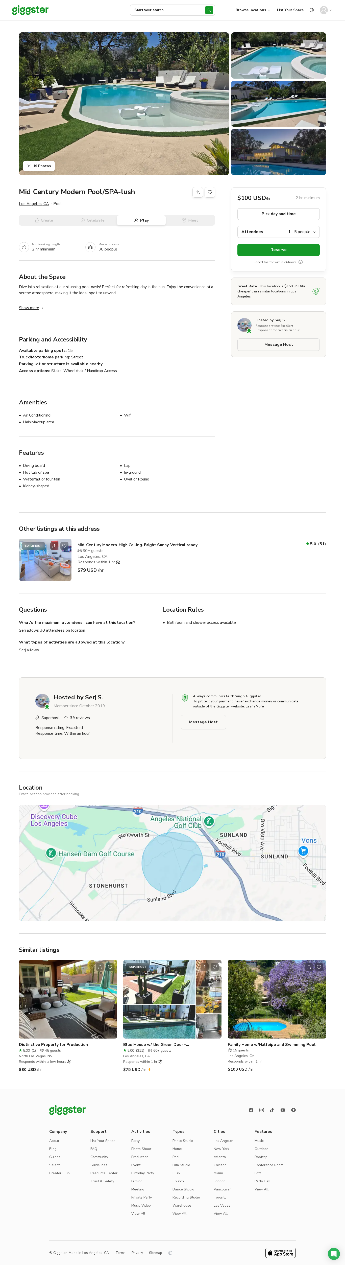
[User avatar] (324, 10)
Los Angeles (224, 1140)
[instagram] (261, 1110)
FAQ (93, 1148)
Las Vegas (222, 1205)
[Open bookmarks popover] (210, 192)
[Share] (198, 192)
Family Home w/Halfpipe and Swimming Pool (272, 1044)
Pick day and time (279, 214)
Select (54, 1165)
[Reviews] (293, 1110)
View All (138, 1213)
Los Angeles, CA (34, 203)
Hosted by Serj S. (271, 320)
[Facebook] (251, 1110)
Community (99, 1157)
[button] (334, 1254)
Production (140, 1157)
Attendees (252, 232)
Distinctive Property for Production (53, 1044)
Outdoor (261, 1148)
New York (221, 1148)
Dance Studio (183, 1189)
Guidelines (98, 1165)
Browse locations (251, 10)
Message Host (278, 345)
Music (259, 1140)
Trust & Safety (102, 1181)
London (220, 1181)
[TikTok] (272, 1110)
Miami (218, 1173)
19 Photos (42, 166)
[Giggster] (30, 10)
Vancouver (222, 1189)
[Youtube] (283, 1110)
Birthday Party (142, 1173)
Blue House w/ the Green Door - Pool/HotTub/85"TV (154, 1045)
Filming (136, 1181)
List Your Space (290, 10)
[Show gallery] (124, 103)
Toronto (220, 1197)
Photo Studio (183, 1140)
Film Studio (181, 1165)
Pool (176, 1157)
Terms (120, 1252)
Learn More (255, 706)
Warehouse (182, 1205)
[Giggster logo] (67, 1110)
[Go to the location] (45, 560)
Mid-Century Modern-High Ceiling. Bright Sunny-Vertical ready (138, 545)
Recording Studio (186, 1197)
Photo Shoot (141, 1148)
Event (135, 1165)
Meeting (137, 1189)
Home (177, 1148)
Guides (54, 1157)
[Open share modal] (54, 546)
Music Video (141, 1205)
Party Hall (262, 1181)
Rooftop (261, 1157)
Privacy (137, 1252)
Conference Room (269, 1165)
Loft (258, 1173)
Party (135, 1140)
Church (178, 1181)
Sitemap (155, 1252)
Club (176, 1173)
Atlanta (220, 1157)
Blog (53, 1148)
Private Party (141, 1197)
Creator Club (59, 1173)
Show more (29, 308)
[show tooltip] (300, 262)
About (54, 1140)
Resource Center (103, 1173)
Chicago (220, 1165)
